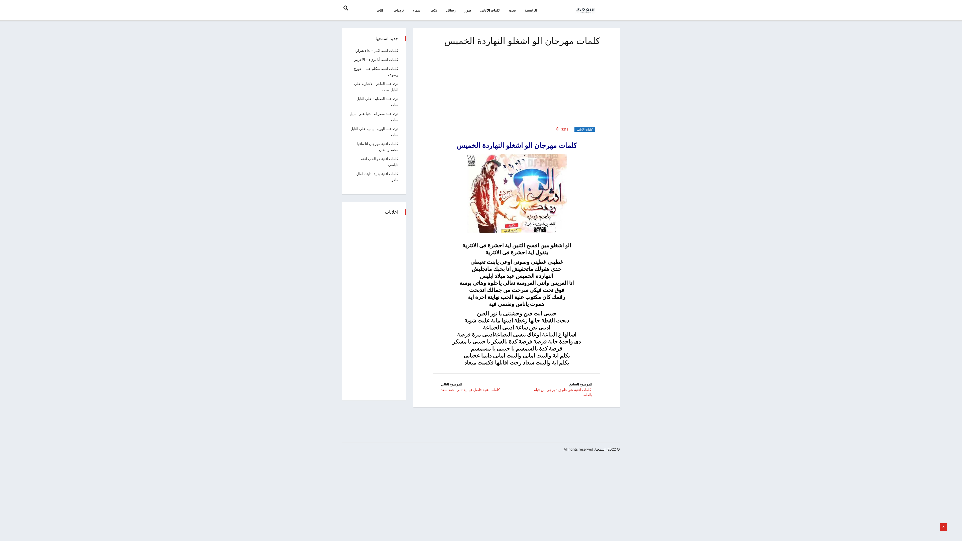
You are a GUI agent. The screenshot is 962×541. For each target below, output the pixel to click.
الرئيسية (531, 10)
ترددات (399, 10)
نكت (434, 10)
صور (468, 10)
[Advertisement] (516, 85)
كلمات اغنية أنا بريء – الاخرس (375, 59)
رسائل (451, 10)
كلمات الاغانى (490, 10)
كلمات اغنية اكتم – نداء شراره (376, 50)
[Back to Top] (943, 527)
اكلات (381, 10)
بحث (512, 10)
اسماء (417, 10)
